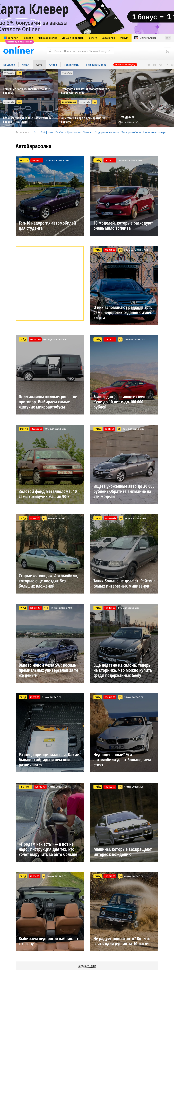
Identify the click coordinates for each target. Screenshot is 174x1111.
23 (120, 697)
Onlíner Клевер (148, 37)
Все (36, 132)
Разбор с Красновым (68, 132)
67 (44, 518)
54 (94, 102)
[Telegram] (148, 64)
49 (121, 518)
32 (120, 339)
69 (120, 249)
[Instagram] (154, 64)
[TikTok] (166, 64)
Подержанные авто (107, 132)
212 (19, 102)
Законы (87, 132)
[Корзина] (167, 51)
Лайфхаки (47, 132)
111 (46, 607)
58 (120, 876)
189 (19, 73)
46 (120, 786)
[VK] (161, 64)
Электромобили (131, 132)
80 (119, 428)
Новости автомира (154, 132)
